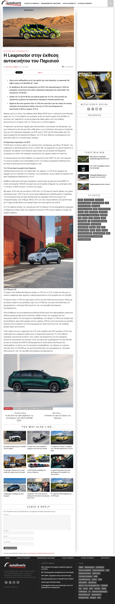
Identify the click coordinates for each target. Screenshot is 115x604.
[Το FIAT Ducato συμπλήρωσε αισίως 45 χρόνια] (38, 467)
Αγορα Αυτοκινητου (69, 3)
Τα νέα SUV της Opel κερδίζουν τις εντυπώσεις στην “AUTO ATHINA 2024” (19, 418)
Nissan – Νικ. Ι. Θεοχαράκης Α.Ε (89, 215)
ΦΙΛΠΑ (92, 230)
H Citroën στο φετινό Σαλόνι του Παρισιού (57, 416)
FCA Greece (99, 200)
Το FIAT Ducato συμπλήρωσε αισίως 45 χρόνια (36, 471)
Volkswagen (82, 221)
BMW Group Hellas (84, 206)
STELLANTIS (93, 212)
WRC (90, 218)
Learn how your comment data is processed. (40, 553)
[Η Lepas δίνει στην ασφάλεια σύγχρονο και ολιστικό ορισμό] (38, 444)
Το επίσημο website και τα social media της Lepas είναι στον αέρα (14, 471)
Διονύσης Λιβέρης (12, 67)
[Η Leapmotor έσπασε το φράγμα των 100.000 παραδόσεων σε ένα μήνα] (62, 444)
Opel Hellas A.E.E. (99, 233)
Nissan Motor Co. (84, 224)
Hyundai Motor (95, 224)
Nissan (81, 212)
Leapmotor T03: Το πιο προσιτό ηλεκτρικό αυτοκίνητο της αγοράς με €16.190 (38, 496)
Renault (104, 230)
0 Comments (68, 67)
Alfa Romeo (103, 212)
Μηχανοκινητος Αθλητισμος (51, 3)
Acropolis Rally (83, 227)
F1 (89, 221)
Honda (85, 218)
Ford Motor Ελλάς (104, 209)
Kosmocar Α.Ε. (89, 200)
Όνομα (6, 530)
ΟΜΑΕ (80, 200)
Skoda (103, 218)
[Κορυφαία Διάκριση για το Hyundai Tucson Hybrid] (15, 444)
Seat (108, 233)
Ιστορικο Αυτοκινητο (85, 3)
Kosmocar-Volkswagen (99, 221)
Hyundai (96, 218)
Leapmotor (26, 409)
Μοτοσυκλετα (28, 10)
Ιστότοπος (7, 542)
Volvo (98, 230)
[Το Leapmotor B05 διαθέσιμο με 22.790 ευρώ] (62, 491)
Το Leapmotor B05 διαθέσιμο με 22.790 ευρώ (61, 495)
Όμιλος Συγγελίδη (84, 203)
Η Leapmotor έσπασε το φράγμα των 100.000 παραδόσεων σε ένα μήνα (62, 448)
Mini (98, 227)
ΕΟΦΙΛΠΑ (104, 215)
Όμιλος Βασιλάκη (47, 409)
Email (6, 536)
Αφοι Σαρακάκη (83, 230)
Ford (107, 203)
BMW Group (95, 206)
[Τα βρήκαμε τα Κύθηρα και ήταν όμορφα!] (15, 491)
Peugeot (92, 227)
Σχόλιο (6, 514)
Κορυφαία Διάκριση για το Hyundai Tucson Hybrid (15, 447)
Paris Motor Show (35, 409)
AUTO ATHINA (17, 409)
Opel (86, 212)
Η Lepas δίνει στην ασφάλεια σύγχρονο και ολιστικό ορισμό (37, 447)
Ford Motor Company (85, 209)
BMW (95, 209)
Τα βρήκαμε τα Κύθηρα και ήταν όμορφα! (14, 495)
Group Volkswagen (84, 239)
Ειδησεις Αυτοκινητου (31, 3)
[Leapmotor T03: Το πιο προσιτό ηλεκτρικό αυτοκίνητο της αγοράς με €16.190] (38, 491)
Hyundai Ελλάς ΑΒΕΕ (85, 233)
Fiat (80, 218)
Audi (103, 227)
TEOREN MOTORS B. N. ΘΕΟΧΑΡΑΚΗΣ (90, 236)
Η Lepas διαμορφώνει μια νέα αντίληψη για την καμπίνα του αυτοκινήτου (60, 472)
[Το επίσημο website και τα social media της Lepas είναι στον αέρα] (15, 467)
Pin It (40, 73)
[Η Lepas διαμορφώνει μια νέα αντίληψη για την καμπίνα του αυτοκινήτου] (62, 467)
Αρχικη (7, 558)
